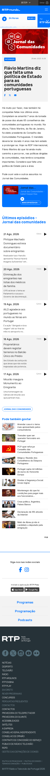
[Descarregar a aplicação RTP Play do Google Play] (31, 589)
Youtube (28, 653)
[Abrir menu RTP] (25, 2)
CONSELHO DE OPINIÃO (13, 736)
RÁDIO (5, 674)
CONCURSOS (8, 697)
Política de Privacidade (12, 761)
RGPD (5, 747)
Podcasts (25, 620)
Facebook (5, 653)
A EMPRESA (7, 728)
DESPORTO (7, 666)
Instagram (21, 653)
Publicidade (27, 763)
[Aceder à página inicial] (16, 10)
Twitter (13, 653)
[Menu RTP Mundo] (47, 9)
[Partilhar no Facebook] (5, 95)
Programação (25, 611)
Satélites (7, 724)
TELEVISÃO (7, 670)
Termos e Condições (11, 763)
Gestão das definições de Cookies (20, 751)
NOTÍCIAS (6, 662)
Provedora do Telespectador (18, 713)
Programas (25, 602)
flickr (36, 653)
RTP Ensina (8, 682)
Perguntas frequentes (15, 701)
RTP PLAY (6, 685)
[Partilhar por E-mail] (15, 95)
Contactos (8, 705)
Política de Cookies (32, 761)
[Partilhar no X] (10, 95)
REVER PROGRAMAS (12, 693)
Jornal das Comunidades (17, 409)
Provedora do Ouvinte (14, 716)
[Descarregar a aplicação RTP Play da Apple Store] (17, 589)
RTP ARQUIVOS (9, 678)
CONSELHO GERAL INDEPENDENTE (19, 732)
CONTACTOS (8, 709)
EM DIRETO (7, 689)
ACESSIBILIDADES (10, 720)
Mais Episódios (30, 202)
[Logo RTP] (16, 639)
